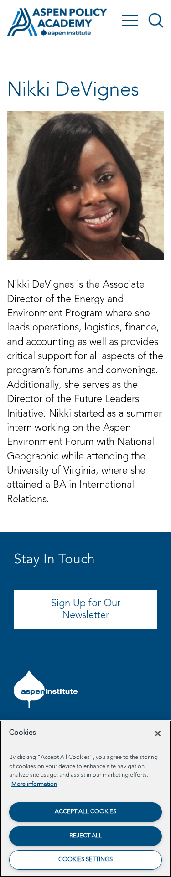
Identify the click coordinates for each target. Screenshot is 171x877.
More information (34, 784)
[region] (85, 798)
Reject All (85, 836)
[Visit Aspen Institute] (46, 689)
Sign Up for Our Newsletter (85, 609)
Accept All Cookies (85, 812)
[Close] (158, 733)
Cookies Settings (85, 859)
